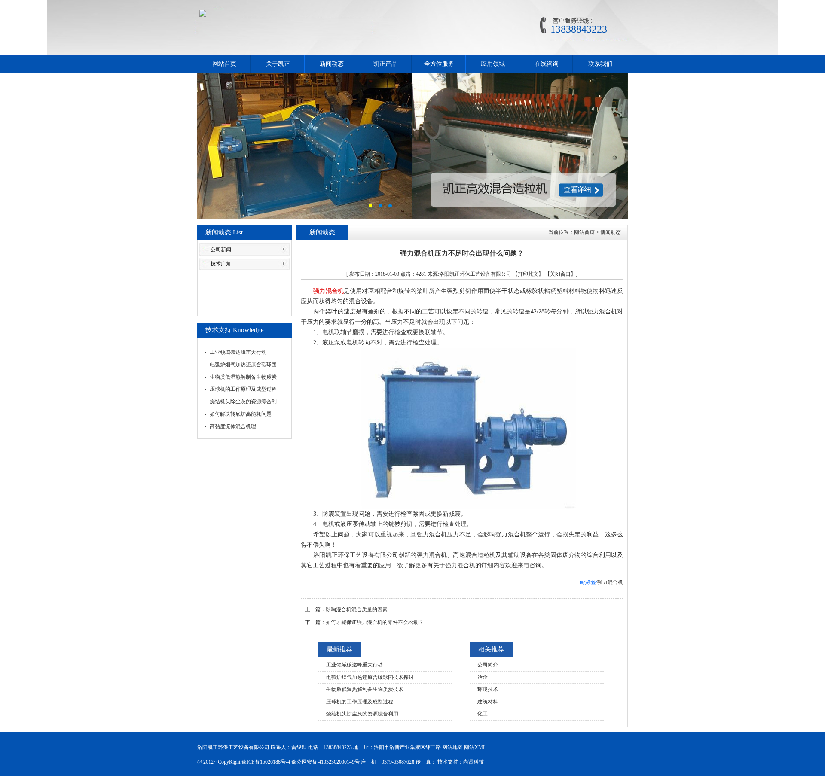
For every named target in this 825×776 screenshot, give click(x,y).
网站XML (475, 747)
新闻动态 (332, 64)
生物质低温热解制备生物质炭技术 (364, 689)
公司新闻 (221, 249)
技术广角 (221, 264)
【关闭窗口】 (560, 274)
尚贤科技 (473, 762)
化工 (482, 714)
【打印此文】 (528, 274)
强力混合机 (610, 582)
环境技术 (487, 689)
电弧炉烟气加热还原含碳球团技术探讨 (370, 677)
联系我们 (600, 64)
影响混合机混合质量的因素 (357, 609)
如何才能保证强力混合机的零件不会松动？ (375, 622)
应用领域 (493, 64)
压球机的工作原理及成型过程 (243, 389)
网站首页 (224, 64)
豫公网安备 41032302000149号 (325, 762)
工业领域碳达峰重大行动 (238, 352)
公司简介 (487, 665)
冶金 (482, 677)
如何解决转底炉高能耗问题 (241, 414)
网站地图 (452, 747)
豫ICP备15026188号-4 (265, 762)
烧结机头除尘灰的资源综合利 (243, 402)
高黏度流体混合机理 (233, 426)
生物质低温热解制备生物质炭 (243, 377)
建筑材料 (487, 702)
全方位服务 (439, 64)
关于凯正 (278, 64)
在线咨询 (547, 64)
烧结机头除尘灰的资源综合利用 (362, 714)
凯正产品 (385, 64)
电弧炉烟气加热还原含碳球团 (243, 365)
